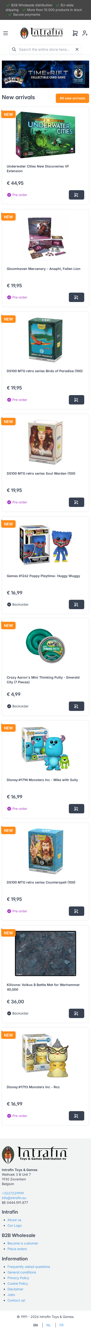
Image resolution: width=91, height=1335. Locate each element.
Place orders (17, 1249)
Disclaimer (15, 1289)
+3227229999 (13, 1193)
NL (48, 1325)
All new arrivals (72, 98)
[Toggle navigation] (5, 33)
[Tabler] (41, 33)
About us (14, 1220)
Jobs (11, 1295)
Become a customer (22, 1243)
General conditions (21, 1272)
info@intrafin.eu (14, 1198)
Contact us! (16, 1300)
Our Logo (14, 1225)
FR (61, 1325)
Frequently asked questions (28, 1267)
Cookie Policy (17, 1283)
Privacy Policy (18, 1278)
